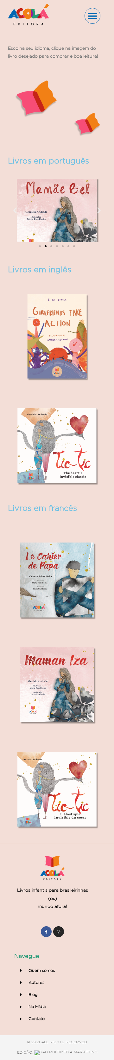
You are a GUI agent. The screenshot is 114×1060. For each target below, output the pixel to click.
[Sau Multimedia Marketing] (66, 1052)
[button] (92, 16)
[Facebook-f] (46, 931)
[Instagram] (58, 931)
